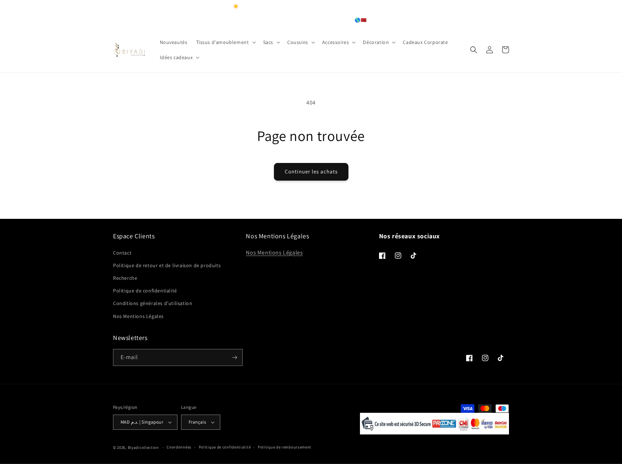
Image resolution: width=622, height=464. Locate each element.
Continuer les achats (311, 171)
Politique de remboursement (284, 447)
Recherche (125, 278)
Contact (122, 252)
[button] (225, 42)
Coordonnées (179, 447)
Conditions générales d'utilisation (152, 303)
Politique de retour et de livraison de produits (167, 265)
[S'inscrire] (234, 357)
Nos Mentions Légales (138, 316)
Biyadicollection (143, 447)
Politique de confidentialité (145, 290)
